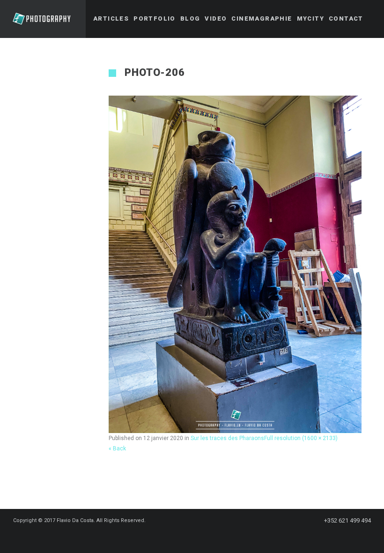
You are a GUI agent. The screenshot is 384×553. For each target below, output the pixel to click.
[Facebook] (162, 537)
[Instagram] (195, 537)
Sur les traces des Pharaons (227, 438)
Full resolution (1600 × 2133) (301, 438)
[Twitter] (179, 537)
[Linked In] (229, 537)
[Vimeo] (212, 537)
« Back (117, 448)
